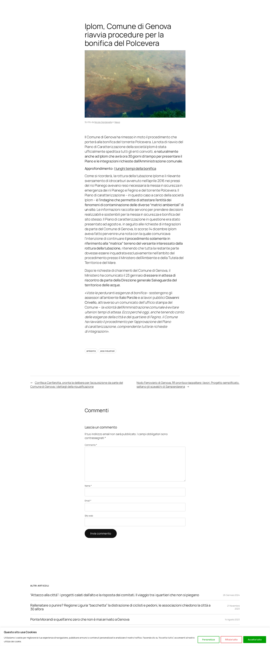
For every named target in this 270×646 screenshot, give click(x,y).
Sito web (89, 515)
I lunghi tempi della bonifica (135, 168)
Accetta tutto (255, 639)
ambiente (91, 350)
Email (88, 500)
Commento (91, 444)
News (117, 122)
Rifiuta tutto (231, 639)
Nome (88, 485)
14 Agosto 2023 (232, 619)
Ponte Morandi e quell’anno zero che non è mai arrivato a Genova (79, 619)
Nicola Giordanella (103, 122)
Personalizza (208, 639)
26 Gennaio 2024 (231, 595)
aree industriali (107, 350)
